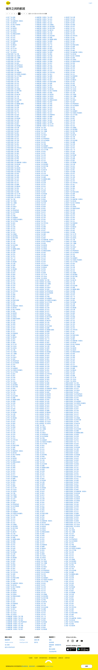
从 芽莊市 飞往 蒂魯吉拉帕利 (72, 208)
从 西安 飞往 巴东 (69, 579)
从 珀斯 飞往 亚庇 (10, 208)
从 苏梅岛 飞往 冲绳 (69, 256)
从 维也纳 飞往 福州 (40, 238)
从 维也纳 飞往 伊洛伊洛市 (42, 138)
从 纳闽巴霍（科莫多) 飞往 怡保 (43, 46)
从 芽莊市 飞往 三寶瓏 (70, 96)
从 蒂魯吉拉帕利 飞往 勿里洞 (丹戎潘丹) (75, 403)
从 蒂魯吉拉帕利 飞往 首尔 (71, 519)
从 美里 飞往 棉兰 (39, 493)
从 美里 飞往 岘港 (39, 469)
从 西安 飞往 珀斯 (69, 614)
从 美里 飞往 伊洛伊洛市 (41, 434)
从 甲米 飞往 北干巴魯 (12, 372)
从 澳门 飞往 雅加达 (11, 45)
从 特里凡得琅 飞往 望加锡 (13, 125)
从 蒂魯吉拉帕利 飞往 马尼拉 (72, 524)
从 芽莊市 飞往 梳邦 (69, 168)
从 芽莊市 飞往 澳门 (69, 190)
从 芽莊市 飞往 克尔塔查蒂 (71, 105)
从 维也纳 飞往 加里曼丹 (41, 146)
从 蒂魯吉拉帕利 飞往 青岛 (71, 517)
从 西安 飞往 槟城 (69, 600)
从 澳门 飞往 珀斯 (10, 17)
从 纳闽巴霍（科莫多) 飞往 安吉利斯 (45, 35)
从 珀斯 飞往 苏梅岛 (11, 317)
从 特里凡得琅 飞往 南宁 (12, 80)
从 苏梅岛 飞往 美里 (69, 346)
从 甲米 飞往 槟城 (10, 427)
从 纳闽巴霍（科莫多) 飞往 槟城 (43, 61)
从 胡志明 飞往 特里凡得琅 (71, 45)
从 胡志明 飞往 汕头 (69, 28)
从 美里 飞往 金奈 (39, 541)
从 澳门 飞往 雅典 (10, 43)
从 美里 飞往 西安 (39, 533)
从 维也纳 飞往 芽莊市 (41, 247)
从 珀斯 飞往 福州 (10, 304)
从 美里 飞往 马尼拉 (40, 556)
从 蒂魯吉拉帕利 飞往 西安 (71, 502)
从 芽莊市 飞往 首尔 (69, 230)
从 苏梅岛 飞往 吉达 (69, 271)
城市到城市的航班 (43, 657)
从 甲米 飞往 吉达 (10, 381)
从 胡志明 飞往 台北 (40, 589)
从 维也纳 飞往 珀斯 (40, 234)
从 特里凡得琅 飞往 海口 (12, 149)
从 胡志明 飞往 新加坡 (41, 622)
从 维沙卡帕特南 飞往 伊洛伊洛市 (44, 291)
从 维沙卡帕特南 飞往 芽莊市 (43, 396)
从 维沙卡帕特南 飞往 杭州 (42, 355)
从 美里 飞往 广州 (39, 476)
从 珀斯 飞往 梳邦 (10, 274)
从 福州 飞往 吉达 (10, 522)
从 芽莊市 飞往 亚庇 (69, 102)
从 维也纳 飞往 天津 (40, 173)
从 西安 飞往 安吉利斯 (70, 570)
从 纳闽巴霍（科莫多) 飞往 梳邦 (43, 59)
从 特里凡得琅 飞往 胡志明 (13, 168)
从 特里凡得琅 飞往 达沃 (12, 179)
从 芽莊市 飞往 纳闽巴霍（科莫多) (73, 199)
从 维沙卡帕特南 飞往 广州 (42, 339)
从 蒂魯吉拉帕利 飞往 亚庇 (71, 392)
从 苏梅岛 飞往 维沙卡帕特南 (72, 344)
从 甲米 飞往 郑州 (10, 471)
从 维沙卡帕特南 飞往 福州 (42, 386)
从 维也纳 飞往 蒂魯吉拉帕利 (43, 250)
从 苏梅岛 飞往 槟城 (69, 317)
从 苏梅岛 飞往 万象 (69, 239)
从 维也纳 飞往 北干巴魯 (41, 149)
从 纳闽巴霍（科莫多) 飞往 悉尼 (43, 48)
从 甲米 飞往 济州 (10, 438)
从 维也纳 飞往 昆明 (40, 197)
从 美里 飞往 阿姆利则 (41, 544)
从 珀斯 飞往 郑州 (10, 328)
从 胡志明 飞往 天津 (40, 605)
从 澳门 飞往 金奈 (10, 39)
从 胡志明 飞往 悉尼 (40, 620)
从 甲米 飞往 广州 (10, 407)
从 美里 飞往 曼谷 (39, 486)
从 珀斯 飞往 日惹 (10, 263)
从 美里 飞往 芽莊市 (40, 528)
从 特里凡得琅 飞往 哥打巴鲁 (13, 91)
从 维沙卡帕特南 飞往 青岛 (42, 414)
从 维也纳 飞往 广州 (40, 188)
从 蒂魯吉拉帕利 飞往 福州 (71, 489)
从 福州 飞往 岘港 (10, 541)
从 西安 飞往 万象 (69, 528)
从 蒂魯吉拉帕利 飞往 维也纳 (72, 493)
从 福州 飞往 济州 (10, 570)
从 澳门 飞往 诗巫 (10, 35)
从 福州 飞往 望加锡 (11, 557)
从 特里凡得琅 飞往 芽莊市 (13, 170)
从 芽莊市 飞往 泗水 (69, 179)
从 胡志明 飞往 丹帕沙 (41, 567)
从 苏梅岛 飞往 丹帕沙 (70, 247)
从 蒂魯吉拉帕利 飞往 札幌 (71, 456)
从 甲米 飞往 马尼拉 (11, 489)
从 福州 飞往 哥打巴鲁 (12, 528)
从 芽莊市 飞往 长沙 (69, 221)
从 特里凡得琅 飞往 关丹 (12, 69)
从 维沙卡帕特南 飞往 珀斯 (42, 383)
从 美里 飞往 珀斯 (39, 515)
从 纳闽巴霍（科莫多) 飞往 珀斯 (43, 83)
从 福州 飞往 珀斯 (10, 579)
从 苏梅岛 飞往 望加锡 (70, 307)
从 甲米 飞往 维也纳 (11, 453)
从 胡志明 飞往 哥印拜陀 (41, 596)
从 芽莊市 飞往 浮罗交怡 (70, 182)
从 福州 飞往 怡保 (10, 548)
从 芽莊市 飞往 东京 (69, 98)
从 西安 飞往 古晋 (69, 552)
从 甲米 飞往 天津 (10, 394)
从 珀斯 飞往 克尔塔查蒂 (12, 212)
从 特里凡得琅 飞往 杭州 (12, 129)
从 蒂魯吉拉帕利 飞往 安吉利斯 (72, 429)
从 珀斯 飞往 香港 (10, 342)
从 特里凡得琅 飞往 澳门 (12, 155)
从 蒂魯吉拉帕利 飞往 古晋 (71, 410)
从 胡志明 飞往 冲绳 (40, 576)
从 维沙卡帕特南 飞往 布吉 (42, 337)
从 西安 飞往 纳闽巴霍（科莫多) (72, 618)
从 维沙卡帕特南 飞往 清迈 (42, 379)
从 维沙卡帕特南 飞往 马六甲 (43, 420)
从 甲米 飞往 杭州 (10, 421)
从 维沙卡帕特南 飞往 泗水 (42, 370)
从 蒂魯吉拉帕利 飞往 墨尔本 (72, 423)
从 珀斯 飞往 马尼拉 (11, 346)
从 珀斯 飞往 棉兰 (10, 276)
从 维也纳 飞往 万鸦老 (41, 129)
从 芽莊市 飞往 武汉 (69, 173)
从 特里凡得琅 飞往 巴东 (12, 109)
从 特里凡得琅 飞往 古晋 (12, 81)
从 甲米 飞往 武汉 (10, 429)
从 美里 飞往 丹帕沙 (40, 432)
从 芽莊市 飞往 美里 (69, 205)
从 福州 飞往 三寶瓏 (11, 497)
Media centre (9, 642)
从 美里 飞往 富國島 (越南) (42, 467)
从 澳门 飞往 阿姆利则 (12, 41)
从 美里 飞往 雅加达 (40, 548)
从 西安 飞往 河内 (69, 601)
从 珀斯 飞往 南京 (10, 223)
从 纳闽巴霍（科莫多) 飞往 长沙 (43, 113)
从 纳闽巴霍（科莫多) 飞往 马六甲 (44, 124)
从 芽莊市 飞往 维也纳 (70, 201)
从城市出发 (67, 657)
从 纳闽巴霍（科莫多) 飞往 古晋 (43, 17)
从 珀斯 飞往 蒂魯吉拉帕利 (13, 318)
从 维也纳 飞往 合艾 (40, 159)
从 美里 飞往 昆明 (39, 484)
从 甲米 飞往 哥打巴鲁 (12, 386)
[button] (7, 14)
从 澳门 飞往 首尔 (10, 46)
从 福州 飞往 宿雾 (10, 537)
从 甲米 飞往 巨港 (10, 403)
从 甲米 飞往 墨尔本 (11, 390)
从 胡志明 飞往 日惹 (40, 624)
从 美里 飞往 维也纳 (40, 522)
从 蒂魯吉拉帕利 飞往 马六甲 (72, 522)
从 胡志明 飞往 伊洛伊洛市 (42, 570)
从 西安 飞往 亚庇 (69, 537)
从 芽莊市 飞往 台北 (69, 122)
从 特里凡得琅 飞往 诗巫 (12, 175)
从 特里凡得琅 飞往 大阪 (12, 96)
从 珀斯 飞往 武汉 (10, 280)
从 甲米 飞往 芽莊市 (11, 460)
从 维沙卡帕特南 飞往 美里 (42, 392)
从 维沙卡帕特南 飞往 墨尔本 (43, 320)
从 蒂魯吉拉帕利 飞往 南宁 (71, 409)
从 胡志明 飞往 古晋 (40, 587)
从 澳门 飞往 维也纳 (11, 23)
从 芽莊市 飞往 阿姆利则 (70, 223)
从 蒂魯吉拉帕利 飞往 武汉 (71, 465)
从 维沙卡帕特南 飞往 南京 (42, 304)
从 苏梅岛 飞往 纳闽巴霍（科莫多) (73, 341)
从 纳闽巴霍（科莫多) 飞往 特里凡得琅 (45, 81)
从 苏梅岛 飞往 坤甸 (69, 278)
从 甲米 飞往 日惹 (10, 414)
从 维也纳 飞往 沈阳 (40, 216)
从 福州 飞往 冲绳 (10, 510)
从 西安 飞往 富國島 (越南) (71, 574)
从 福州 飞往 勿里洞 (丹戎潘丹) (14, 513)
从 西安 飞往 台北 (69, 554)
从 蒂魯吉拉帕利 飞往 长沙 (71, 511)
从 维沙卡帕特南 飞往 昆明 (42, 348)
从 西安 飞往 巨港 (69, 578)
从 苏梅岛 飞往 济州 (69, 328)
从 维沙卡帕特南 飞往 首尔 (42, 416)
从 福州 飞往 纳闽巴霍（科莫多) (14, 583)
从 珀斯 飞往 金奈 (10, 329)
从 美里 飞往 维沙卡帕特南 (42, 524)
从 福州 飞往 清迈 (10, 576)
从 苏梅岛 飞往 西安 (69, 353)
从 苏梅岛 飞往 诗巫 (69, 355)
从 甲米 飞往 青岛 (10, 482)
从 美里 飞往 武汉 (39, 495)
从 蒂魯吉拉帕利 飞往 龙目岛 (72, 526)
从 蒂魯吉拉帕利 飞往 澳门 (71, 484)
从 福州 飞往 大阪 (10, 533)
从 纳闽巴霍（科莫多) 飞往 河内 (43, 69)
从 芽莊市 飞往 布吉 (69, 148)
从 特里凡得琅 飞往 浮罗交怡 (13, 148)
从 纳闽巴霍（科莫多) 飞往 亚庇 (14, 620)
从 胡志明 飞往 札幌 (69, 17)
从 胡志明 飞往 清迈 (69, 41)
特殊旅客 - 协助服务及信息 (55, 645)
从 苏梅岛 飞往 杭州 (69, 311)
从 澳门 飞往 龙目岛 (11, 52)
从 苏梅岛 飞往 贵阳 (69, 357)
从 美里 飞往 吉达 (39, 453)
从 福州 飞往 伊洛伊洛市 (12, 504)
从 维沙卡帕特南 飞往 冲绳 (42, 296)
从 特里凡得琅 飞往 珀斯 (12, 157)
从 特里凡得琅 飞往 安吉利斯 (13, 100)
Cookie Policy (49, 666)
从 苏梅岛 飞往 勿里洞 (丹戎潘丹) (73, 260)
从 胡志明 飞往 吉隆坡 (41, 594)
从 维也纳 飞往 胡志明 (41, 245)
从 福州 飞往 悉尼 (10, 550)
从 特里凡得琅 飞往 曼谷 (12, 124)
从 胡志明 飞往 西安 (69, 63)
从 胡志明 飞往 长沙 (69, 74)
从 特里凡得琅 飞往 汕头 (12, 138)
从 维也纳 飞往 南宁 (40, 153)
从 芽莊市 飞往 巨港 (69, 144)
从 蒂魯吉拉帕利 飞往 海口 (71, 478)
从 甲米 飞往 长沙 (10, 475)
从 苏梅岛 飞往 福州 (69, 339)
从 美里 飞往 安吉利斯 (41, 464)
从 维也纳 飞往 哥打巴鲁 (41, 166)
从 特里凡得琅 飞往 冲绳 (12, 70)
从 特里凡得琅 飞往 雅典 (12, 184)
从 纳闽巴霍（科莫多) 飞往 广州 (43, 45)
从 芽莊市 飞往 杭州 (69, 166)
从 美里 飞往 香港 (39, 554)
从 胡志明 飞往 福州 (69, 50)
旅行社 (36, 642)
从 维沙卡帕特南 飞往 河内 (42, 368)
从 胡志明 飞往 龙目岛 (70, 91)
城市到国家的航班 (53, 657)
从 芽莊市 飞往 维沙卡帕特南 (72, 203)
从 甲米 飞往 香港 (10, 486)
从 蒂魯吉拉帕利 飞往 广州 (71, 442)
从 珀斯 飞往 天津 (10, 243)
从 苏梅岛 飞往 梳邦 (69, 313)
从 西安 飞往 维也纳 (69, 620)
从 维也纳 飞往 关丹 (40, 142)
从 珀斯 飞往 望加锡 (11, 269)
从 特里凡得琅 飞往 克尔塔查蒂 (14, 67)
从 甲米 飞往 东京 (10, 355)
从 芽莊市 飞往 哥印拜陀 (70, 129)
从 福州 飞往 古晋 (10, 517)
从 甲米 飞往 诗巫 (10, 465)
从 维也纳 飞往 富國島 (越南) (42, 179)
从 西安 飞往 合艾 (69, 556)
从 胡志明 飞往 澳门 (69, 43)
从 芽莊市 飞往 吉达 (69, 125)
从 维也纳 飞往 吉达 (40, 160)
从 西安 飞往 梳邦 (69, 596)
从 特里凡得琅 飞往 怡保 (12, 114)
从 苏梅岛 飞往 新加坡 (70, 302)
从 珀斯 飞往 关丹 (10, 214)
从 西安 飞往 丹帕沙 (69, 535)
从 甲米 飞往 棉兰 (10, 425)
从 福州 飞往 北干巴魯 (12, 515)
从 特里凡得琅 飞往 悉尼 (12, 116)
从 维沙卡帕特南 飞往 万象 (42, 280)
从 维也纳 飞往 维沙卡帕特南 (43, 241)
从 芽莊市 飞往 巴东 (69, 146)
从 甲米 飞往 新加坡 (11, 412)
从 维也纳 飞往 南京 (40, 151)
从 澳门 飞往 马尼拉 (11, 50)
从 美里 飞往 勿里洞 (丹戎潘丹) (43, 442)
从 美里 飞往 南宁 (39, 447)
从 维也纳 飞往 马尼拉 (41, 276)
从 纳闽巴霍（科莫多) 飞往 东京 (14, 618)
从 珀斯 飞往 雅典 (10, 335)
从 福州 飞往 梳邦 (10, 561)
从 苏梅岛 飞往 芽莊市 (70, 350)
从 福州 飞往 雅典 (10, 605)
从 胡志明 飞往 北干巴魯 (41, 581)
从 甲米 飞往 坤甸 (10, 388)
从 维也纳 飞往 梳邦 (40, 206)
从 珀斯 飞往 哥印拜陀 (12, 236)
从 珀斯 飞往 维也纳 (11, 307)
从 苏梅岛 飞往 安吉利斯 (70, 285)
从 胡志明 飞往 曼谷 (40, 627)
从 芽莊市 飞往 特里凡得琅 (71, 192)
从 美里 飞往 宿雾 (39, 465)
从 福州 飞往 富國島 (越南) (13, 539)
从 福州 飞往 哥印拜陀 (12, 526)
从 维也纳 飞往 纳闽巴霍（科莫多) (44, 239)
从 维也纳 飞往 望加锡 (41, 201)
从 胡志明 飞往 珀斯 (69, 46)
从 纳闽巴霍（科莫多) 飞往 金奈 (43, 111)
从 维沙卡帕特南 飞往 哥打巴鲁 (43, 317)
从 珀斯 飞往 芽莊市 (11, 315)
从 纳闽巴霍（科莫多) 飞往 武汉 (43, 63)
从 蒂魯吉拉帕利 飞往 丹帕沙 (72, 390)
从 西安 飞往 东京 (69, 533)
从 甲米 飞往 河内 (10, 434)
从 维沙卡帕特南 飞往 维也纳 (43, 390)
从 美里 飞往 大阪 (39, 460)
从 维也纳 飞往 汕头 (40, 214)
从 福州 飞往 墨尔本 (11, 532)
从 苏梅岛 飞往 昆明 (69, 306)
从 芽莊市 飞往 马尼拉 (70, 236)
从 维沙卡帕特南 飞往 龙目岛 (43, 423)
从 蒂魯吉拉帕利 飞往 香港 (71, 521)
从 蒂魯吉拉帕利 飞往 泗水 (71, 473)
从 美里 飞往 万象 (39, 425)
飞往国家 (30, 657)
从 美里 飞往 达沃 (39, 537)
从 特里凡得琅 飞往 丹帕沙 (13, 61)
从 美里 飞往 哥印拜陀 (41, 454)
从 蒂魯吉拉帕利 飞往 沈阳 (71, 469)
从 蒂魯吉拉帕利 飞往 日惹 (71, 449)
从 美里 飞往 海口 (39, 506)
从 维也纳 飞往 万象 (40, 127)
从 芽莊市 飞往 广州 (69, 149)
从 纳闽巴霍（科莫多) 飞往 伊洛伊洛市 (16, 622)
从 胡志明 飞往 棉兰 (69, 23)
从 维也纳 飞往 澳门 (40, 230)
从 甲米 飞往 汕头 (10, 431)
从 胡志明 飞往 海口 (69, 37)
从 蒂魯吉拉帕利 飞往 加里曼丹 (72, 401)
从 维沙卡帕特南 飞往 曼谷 (42, 350)
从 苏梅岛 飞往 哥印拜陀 (70, 274)
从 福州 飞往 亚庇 (10, 502)
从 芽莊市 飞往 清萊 (69, 186)
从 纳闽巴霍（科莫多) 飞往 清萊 (43, 76)
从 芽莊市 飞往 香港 (69, 232)
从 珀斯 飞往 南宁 (10, 225)
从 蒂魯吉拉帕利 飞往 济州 (71, 475)
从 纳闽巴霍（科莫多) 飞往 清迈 (43, 78)
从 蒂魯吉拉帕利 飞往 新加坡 (72, 447)
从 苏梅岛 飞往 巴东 (69, 295)
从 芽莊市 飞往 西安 (69, 210)
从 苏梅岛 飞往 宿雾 (69, 287)
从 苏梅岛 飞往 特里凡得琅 (71, 335)
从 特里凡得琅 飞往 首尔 (12, 190)
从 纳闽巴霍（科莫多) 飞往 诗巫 (43, 103)
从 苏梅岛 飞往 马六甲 (70, 377)
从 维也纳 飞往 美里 (40, 243)
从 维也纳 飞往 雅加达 (41, 267)
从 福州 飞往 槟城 (10, 565)
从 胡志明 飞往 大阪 (40, 603)
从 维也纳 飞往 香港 (40, 273)
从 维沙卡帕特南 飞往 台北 (42, 309)
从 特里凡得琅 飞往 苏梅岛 (13, 171)
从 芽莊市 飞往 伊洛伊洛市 (71, 103)
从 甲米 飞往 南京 (10, 374)
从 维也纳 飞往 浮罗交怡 (41, 223)
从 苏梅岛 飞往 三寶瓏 (70, 243)
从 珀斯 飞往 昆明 (10, 265)
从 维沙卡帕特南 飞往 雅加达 (43, 412)
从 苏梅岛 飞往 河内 (69, 324)
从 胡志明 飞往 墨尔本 (41, 601)
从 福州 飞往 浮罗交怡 (12, 572)
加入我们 (7, 645)
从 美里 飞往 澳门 (39, 511)
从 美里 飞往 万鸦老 (40, 427)
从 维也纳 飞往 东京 (40, 133)
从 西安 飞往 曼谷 (69, 590)
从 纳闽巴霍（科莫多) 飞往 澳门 (43, 80)
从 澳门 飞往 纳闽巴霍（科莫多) (14, 21)
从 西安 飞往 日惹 (69, 589)
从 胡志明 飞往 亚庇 (40, 568)
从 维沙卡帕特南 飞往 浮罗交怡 (43, 374)
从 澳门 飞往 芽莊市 (11, 30)
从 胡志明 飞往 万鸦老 (41, 561)
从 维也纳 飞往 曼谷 (40, 199)
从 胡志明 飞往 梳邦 (69, 21)
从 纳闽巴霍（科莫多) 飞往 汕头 (43, 65)
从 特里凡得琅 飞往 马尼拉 (13, 195)
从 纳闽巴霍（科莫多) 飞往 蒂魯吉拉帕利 (46, 100)
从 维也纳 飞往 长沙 (40, 263)
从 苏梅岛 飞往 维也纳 (70, 342)
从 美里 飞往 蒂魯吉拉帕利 (42, 532)
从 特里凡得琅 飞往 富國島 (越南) (15, 103)
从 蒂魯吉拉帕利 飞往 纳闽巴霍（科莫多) (75, 491)
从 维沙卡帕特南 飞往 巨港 (42, 333)
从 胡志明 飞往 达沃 (69, 69)
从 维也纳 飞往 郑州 (40, 260)
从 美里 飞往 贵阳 (39, 535)
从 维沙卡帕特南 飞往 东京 (42, 285)
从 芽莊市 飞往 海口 (69, 184)
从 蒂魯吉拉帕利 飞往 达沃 (71, 508)
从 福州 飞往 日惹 (10, 554)
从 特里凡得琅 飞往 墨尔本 (13, 94)
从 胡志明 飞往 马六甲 (70, 87)
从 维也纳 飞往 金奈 (40, 261)
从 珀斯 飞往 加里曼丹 (12, 217)
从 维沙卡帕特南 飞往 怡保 (42, 341)
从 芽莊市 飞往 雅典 (69, 225)
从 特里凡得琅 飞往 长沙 (12, 182)
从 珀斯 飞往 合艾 (10, 230)
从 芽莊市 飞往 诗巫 (69, 212)
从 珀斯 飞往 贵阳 (10, 324)
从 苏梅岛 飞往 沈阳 (69, 322)
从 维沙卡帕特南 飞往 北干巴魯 (43, 302)
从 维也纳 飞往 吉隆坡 (41, 162)
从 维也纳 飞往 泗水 (40, 219)
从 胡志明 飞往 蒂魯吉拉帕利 (72, 61)
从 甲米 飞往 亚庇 (10, 359)
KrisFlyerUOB (24, 642)
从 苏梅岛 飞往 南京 (69, 263)
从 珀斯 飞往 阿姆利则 (12, 333)
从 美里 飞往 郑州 (39, 539)
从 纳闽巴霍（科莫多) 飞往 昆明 (43, 52)
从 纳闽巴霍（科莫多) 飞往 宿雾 (43, 37)
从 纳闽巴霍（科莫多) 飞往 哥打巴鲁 (45, 28)
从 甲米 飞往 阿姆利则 (12, 476)
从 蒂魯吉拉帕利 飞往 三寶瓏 (72, 386)
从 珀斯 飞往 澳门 (10, 298)
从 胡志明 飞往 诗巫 (69, 65)
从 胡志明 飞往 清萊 (69, 39)
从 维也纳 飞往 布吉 (40, 186)
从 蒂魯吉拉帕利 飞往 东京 (71, 388)
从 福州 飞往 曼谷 (10, 556)
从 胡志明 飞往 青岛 (69, 81)
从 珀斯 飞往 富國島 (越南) (13, 249)
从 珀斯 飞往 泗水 (10, 287)
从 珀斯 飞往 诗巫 (10, 322)
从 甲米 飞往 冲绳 (10, 366)
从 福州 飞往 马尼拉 (11, 612)
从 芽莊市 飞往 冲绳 (69, 109)
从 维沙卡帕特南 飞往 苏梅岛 (43, 397)
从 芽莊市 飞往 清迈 (69, 188)
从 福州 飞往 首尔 (10, 609)
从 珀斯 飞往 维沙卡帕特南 (13, 309)
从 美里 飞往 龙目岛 (40, 557)
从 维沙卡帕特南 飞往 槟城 (42, 361)
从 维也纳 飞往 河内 (40, 217)
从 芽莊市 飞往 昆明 (69, 159)
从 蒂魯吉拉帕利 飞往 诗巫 (71, 504)
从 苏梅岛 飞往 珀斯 (69, 337)
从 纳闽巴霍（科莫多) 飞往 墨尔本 (44, 30)
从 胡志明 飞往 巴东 (40, 612)
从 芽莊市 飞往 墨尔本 (70, 135)
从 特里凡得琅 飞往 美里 (12, 166)
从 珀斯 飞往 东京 (10, 205)
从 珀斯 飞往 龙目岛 (11, 348)
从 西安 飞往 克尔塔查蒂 (70, 541)
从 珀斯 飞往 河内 (10, 285)
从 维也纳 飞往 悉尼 (40, 192)
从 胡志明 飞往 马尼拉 (70, 89)
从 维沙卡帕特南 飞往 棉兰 (42, 359)
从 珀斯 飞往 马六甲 (11, 344)
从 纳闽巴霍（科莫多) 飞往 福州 (43, 87)
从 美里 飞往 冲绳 (39, 438)
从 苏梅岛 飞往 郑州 (69, 361)
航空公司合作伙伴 (10, 647)
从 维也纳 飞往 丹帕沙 (41, 135)
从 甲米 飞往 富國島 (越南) (13, 399)
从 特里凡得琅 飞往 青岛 (12, 188)
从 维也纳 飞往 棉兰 (40, 208)
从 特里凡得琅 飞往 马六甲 (13, 193)
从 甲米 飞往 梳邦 (10, 423)
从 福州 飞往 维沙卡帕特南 (13, 587)
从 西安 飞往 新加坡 (69, 587)
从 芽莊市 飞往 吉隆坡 (70, 127)
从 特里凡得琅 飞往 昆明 (12, 122)
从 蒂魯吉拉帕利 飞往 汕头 (71, 467)
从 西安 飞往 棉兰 (69, 598)
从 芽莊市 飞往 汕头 (69, 175)
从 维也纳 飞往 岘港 (40, 181)
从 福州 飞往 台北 (10, 519)
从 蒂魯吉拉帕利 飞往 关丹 (71, 397)
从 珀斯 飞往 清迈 (10, 296)
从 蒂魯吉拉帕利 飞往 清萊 (71, 480)
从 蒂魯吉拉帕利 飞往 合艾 (71, 414)
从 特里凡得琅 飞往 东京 (12, 59)
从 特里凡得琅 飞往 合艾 (12, 85)
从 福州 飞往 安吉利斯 (12, 535)
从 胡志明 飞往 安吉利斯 (41, 607)
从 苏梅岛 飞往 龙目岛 (70, 381)
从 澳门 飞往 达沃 (10, 37)
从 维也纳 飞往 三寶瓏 (41, 131)
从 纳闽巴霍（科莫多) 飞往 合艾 (43, 21)
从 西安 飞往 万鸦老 (69, 530)
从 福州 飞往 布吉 (10, 546)
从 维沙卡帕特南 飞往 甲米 (42, 385)
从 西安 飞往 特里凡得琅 (70, 612)
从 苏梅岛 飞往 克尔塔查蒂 (71, 252)
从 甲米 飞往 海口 (10, 442)
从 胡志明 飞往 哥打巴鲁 (41, 598)
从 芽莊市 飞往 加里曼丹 (70, 111)
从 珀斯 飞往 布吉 (10, 256)
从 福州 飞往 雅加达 (11, 607)
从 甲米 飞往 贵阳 (10, 467)
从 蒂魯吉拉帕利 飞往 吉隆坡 (72, 418)
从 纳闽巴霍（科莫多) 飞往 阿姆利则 (45, 114)
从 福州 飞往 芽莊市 (11, 592)
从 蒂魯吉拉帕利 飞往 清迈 (71, 482)
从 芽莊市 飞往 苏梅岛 (70, 206)
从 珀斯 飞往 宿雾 (10, 247)
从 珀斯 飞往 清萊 (10, 295)
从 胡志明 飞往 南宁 (40, 585)
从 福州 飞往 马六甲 (11, 611)
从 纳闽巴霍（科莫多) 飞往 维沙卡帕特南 (46, 91)
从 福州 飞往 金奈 (10, 601)
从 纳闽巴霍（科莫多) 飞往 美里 (43, 92)
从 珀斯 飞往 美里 (10, 311)
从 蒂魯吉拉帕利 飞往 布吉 (71, 440)
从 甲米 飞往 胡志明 (11, 458)
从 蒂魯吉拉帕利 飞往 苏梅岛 (72, 500)
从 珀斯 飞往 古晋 (10, 227)
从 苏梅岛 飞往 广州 (69, 296)
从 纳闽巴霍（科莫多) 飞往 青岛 (43, 118)
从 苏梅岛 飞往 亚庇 (69, 249)
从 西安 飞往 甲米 (69, 616)
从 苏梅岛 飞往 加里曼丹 (70, 258)
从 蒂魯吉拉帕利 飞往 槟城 (71, 464)
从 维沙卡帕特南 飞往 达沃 (42, 405)
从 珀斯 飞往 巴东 (10, 254)
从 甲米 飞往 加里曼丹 (12, 368)
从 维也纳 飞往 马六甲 (41, 274)
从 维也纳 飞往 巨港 (40, 182)
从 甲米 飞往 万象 (10, 350)
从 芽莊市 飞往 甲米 (69, 195)
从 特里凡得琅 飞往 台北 (12, 83)
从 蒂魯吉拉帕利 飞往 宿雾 (71, 431)
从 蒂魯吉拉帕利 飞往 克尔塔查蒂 (73, 396)
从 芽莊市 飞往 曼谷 (69, 160)
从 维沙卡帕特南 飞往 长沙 (42, 409)
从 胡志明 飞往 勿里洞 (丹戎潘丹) (44, 579)
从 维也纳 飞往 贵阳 (40, 256)
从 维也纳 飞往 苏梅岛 (41, 249)
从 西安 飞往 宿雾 (69, 572)
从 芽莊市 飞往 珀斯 (69, 193)
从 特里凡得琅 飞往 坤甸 (12, 92)
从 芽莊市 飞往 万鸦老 (70, 94)
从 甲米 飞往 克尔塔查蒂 (12, 363)
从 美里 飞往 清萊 (39, 508)
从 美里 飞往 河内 (39, 500)
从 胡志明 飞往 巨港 (40, 611)
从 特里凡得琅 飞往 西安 (12, 173)
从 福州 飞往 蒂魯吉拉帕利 (13, 596)
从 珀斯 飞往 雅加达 (11, 337)
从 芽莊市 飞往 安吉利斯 (70, 140)
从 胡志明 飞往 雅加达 (70, 80)
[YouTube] (82, 641)
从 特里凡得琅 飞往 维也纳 (13, 164)
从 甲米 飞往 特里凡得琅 (12, 445)
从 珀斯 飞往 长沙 (10, 331)
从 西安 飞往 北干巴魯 (70, 550)
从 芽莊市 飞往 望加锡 (70, 162)
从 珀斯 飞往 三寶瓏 (11, 203)
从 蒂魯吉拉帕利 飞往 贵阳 (71, 506)
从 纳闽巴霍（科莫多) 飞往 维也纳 (44, 89)
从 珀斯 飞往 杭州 (10, 273)
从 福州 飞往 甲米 (10, 581)
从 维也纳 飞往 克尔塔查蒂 (42, 140)
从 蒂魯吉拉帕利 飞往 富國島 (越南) (73, 432)
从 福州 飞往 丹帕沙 (11, 500)
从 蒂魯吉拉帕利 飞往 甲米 (71, 488)
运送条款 (51, 642)
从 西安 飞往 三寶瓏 (69, 532)
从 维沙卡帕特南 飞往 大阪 (42, 322)
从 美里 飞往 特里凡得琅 (41, 513)
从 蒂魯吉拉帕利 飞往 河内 (71, 471)
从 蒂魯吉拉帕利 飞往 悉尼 (71, 445)
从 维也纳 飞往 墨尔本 (41, 170)
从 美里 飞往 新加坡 (40, 480)
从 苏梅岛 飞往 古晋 (69, 267)
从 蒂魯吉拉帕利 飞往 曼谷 (71, 453)
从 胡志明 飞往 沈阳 (69, 30)
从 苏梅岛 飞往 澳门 (69, 333)
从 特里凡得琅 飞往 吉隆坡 (13, 89)
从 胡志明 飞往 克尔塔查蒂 (42, 572)
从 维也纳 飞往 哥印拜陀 (41, 164)
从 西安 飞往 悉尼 (69, 585)
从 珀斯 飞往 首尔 (10, 341)
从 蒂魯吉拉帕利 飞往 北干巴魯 (72, 405)
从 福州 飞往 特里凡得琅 (12, 578)
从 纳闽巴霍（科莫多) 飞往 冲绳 (14, 625)
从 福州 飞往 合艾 (10, 521)
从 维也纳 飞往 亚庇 (40, 137)
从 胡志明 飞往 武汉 (69, 26)
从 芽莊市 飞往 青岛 (69, 228)
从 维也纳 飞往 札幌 (40, 203)
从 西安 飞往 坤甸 (69, 565)
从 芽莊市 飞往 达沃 (69, 216)
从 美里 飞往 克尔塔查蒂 (41, 436)
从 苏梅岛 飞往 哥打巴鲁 (70, 276)
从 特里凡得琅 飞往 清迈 (12, 153)
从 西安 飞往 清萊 (69, 609)
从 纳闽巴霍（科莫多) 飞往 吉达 (43, 23)
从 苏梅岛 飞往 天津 (69, 284)
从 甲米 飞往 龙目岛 (11, 491)
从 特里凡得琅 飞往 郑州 (12, 181)
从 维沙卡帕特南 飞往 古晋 (42, 307)
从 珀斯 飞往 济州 (10, 289)
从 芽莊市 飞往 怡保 (69, 151)
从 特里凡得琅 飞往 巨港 (12, 107)
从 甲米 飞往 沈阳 (10, 432)
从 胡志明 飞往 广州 (40, 616)
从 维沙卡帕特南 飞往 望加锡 (43, 352)
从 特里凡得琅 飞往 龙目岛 (13, 197)
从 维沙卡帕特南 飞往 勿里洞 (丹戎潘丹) (46, 300)
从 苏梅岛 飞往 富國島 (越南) (72, 289)
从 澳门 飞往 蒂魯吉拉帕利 (13, 34)
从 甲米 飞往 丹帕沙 (11, 357)
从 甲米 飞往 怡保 (10, 409)
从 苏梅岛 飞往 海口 (69, 331)
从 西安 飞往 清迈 (69, 611)
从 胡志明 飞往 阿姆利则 (70, 76)
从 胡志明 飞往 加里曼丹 (41, 578)
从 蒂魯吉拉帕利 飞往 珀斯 (71, 486)
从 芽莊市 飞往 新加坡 (70, 155)
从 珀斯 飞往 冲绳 (10, 216)
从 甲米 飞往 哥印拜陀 (12, 385)
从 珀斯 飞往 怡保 (10, 260)
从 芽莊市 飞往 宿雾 (69, 142)
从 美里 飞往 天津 (39, 462)
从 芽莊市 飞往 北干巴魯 (70, 114)
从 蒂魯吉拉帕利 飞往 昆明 (71, 451)
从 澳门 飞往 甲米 (10, 19)
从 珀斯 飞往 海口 (10, 293)
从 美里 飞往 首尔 (39, 552)
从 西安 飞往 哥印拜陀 (70, 561)
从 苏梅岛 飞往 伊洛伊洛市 (71, 250)
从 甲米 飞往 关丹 (10, 364)
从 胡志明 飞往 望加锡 (41, 629)
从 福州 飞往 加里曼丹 (12, 511)
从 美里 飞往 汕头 (39, 497)
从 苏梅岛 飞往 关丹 (69, 254)
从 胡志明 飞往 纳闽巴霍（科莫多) (73, 52)
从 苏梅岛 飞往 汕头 (69, 320)
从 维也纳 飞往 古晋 (40, 155)
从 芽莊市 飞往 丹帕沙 (70, 100)
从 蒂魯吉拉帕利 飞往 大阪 (71, 425)
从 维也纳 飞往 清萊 (40, 227)
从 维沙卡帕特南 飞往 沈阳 (42, 366)
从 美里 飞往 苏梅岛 (40, 530)
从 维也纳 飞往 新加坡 (41, 193)
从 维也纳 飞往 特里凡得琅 (42, 232)
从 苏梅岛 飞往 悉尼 (69, 300)
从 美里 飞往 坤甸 (39, 456)
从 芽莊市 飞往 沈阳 (69, 177)
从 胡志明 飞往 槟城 (69, 24)
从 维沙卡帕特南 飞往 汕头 (42, 364)
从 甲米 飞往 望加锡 (11, 418)
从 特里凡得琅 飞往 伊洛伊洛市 (14, 65)
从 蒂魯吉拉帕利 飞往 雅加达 (72, 515)
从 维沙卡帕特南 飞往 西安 (42, 399)
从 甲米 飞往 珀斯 (10, 447)
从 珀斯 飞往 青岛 (10, 339)
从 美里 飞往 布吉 (39, 475)
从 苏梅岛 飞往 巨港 (69, 293)
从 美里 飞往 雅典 (39, 546)
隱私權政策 (25, 666)
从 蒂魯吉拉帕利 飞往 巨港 (71, 436)
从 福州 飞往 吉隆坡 (11, 524)
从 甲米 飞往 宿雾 (10, 397)
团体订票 (36, 640)
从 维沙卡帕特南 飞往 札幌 (42, 353)
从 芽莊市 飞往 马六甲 (70, 234)
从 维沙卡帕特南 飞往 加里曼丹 (43, 298)
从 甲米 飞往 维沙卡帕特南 (13, 454)
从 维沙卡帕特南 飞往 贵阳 (42, 403)
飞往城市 (36, 657)
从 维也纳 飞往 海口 (40, 225)
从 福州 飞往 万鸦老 (11, 495)
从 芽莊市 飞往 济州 (69, 181)
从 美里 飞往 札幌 (39, 489)
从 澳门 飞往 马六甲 (11, 48)
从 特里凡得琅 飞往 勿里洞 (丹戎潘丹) (16, 74)
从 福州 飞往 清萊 (10, 574)
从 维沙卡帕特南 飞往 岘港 (42, 331)
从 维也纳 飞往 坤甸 (40, 168)
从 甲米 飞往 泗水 (10, 436)
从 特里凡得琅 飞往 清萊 (12, 151)
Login (90, 3)
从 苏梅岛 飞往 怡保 (69, 298)
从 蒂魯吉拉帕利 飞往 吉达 (71, 416)
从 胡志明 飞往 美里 (69, 58)
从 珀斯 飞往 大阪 (10, 241)
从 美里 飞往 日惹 (39, 482)
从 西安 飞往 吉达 (69, 557)
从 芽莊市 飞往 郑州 (69, 217)
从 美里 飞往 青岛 (39, 550)
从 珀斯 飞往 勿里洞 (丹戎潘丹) (14, 219)
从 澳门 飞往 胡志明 (11, 28)
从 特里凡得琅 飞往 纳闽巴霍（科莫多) (16, 162)
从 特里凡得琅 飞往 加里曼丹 (13, 72)
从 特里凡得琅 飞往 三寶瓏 (13, 58)
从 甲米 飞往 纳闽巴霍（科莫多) (14, 451)
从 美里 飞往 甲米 (39, 517)
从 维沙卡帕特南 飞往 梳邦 (42, 357)
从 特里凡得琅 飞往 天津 (12, 98)
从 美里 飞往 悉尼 (39, 478)
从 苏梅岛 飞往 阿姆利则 (70, 366)
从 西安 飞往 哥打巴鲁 (70, 563)
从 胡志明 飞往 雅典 (69, 78)
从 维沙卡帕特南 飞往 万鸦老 (43, 282)
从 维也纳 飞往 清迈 (40, 228)
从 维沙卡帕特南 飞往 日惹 (42, 346)
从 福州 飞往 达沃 (10, 600)
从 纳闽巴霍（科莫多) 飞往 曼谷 (43, 54)
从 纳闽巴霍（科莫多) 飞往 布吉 (43, 43)
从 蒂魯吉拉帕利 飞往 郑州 (71, 510)
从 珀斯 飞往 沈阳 (10, 284)
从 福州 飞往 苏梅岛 (11, 594)
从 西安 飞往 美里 (69, 624)
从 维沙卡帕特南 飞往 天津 (42, 324)
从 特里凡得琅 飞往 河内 (12, 142)
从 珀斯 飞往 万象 (10, 199)
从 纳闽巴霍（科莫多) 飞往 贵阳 (43, 105)
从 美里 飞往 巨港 (39, 471)
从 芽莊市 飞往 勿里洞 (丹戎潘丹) (73, 113)
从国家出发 (60, 657)
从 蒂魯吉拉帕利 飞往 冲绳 (71, 399)
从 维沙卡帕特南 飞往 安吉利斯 (43, 326)
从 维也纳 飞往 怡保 (40, 190)
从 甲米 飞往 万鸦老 (11, 352)
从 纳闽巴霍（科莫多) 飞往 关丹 (14, 624)
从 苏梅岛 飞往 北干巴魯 (70, 261)
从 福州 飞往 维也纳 (11, 585)
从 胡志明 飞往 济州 (69, 34)
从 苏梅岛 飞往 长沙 (69, 364)
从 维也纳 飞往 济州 (40, 221)
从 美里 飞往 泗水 (39, 502)
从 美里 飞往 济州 (39, 504)
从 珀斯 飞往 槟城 (10, 278)
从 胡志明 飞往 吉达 (40, 592)
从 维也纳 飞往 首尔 (40, 271)
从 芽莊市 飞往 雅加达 (70, 227)
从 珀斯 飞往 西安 (10, 320)
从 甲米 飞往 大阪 (10, 392)
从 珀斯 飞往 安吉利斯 (12, 245)
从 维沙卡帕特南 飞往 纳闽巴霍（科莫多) (46, 388)
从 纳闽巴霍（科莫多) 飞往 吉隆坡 (44, 24)
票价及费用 (52, 649)
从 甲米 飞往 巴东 (10, 405)
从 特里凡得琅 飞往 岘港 (12, 105)
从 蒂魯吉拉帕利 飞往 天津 (71, 427)
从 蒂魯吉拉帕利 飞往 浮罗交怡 (72, 476)
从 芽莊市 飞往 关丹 (69, 107)
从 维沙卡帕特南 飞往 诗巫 (42, 401)
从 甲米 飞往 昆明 (10, 416)
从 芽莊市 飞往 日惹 (69, 157)
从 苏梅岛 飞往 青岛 (69, 372)
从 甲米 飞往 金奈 (10, 473)
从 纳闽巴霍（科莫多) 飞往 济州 (43, 70)
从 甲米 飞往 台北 (10, 379)
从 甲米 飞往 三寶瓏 (11, 353)
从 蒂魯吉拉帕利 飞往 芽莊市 (72, 499)
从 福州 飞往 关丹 (10, 508)
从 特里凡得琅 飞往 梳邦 (12, 131)
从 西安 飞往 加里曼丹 (70, 546)
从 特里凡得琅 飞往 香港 (12, 192)
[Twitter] (77, 641)
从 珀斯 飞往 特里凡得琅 (12, 300)
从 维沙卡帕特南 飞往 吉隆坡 (43, 315)
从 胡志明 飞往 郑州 (69, 70)
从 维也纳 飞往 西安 (40, 252)
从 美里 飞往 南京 (39, 445)
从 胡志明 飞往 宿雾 (40, 609)
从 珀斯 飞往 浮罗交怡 (12, 291)
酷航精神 (7, 640)
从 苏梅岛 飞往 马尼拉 (70, 379)
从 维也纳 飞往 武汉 (40, 212)
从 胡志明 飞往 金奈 (69, 72)
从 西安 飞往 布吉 (69, 581)
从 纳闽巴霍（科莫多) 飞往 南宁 (14, 629)
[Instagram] (72, 641)
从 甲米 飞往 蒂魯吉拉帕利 (13, 462)
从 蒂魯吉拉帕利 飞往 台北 (71, 412)
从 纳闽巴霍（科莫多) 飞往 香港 (43, 122)
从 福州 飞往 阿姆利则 (12, 603)
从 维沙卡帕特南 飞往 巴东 (42, 335)
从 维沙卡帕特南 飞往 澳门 (42, 381)
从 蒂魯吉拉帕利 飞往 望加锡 (72, 454)
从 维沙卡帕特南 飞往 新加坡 (43, 344)
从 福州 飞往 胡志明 (11, 590)
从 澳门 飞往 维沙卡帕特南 (13, 24)
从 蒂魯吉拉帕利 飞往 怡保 (71, 443)
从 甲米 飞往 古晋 (10, 377)
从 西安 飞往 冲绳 (69, 544)
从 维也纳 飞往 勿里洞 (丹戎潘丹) (44, 148)
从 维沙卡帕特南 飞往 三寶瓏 (43, 284)
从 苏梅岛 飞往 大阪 (69, 282)
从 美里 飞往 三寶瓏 (40, 429)
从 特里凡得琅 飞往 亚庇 (12, 63)
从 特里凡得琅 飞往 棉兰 (12, 133)
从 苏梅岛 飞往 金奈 (69, 363)
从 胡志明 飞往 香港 (69, 85)
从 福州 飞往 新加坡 (11, 552)
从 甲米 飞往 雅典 (10, 478)
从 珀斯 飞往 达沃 (10, 326)
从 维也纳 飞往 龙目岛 (41, 278)
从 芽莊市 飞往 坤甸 (69, 133)
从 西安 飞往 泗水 (69, 603)
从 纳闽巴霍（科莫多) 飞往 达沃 (43, 107)
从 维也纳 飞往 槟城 (40, 210)
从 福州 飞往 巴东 (10, 544)
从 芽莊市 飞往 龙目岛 (70, 238)
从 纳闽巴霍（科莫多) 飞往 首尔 (43, 120)
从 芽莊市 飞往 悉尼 (69, 153)
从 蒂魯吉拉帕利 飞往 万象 (71, 383)
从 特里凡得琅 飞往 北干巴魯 (13, 76)
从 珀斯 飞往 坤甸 (10, 239)
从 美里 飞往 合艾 (39, 451)
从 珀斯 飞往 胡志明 (11, 313)
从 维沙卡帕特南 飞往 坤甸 (42, 318)
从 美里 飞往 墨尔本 (40, 458)
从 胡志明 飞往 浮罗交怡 (70, 35)
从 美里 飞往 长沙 (39, 543)
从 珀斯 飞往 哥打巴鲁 (12, 238)
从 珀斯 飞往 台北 (10, 228)
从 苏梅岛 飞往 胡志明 (70, 348)
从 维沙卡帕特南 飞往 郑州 (42, 407)
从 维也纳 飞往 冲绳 (40, 144)
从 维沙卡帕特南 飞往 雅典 (42, 410)
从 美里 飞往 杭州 (39, 491)
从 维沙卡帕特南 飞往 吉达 (42, 313)
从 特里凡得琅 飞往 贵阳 (12, 177)
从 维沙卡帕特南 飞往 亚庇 (42, 289)
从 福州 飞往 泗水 (10, 568)
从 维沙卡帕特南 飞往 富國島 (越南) (44, 329)
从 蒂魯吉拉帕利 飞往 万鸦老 (72, 385)
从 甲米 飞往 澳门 (10, 443)
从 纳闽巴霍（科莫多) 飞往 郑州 (43, 109)
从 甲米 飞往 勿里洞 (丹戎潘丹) (14, 370)
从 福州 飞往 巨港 (10, 543)
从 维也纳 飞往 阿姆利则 (41, 265)
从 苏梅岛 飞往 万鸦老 (70, 241)
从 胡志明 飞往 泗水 (69, 32)
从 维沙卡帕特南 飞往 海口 (42, 375)
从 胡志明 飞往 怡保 (40, 618)
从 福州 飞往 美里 (10, 589)
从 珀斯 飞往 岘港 (10, 250)
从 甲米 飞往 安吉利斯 (12, 396)
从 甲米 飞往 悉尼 (10, 410)
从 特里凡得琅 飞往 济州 (12, 146)
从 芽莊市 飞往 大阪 (69, 137)
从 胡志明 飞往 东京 (40, 565)
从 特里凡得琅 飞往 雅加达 (13, 186)
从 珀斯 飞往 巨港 (10, 252)
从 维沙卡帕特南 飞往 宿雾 (42, 328)
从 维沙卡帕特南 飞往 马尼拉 (43, 421)
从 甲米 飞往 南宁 (10, 375)
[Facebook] (68, 641)
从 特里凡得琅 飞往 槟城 (12, 135)
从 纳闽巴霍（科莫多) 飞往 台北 (43, 19)
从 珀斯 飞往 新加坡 (11, 261)
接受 (86, 666)
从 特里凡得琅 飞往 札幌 (12, 127)
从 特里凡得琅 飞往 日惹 (12, 120)
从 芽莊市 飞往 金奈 (69, 219)
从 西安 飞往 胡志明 (69, 625)
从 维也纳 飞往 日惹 (40, 195)
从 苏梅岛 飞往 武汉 (69, 318)
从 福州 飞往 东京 (10, 499)
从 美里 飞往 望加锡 (40, 488)
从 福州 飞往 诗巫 (10, 598)
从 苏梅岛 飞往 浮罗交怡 (70, 329)
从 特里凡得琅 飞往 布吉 (12, 111)
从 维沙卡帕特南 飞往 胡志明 (43, 394)
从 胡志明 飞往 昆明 (40, 625)
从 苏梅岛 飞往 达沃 (69, 359)
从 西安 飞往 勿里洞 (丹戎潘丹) (72, 548)
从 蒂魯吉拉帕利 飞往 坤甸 (71, 421)
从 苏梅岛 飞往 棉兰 (69, 315)
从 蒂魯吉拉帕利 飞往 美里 (71, 495)
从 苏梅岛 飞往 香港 (69, 375)
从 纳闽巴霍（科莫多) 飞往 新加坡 (44, 50)
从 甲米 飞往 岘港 (10, 401)
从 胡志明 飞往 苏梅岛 (70, 59)
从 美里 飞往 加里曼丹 (41, 440)
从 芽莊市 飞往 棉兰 (69, 170)
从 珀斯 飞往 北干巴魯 (12, 221)
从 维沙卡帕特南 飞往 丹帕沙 (43, 287)
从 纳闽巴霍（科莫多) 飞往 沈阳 (43, 67)
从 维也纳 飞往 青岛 (40, 269)
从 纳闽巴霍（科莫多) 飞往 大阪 (43, 32)
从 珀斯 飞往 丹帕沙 (11, 206)
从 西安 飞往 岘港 (69, 576)
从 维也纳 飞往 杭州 (40, 205)
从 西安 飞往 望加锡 (69, 592)
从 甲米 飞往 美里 (10, 456)
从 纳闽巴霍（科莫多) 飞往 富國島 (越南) (46, 39)
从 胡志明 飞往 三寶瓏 (41, 563)
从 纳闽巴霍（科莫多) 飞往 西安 (43, 102)
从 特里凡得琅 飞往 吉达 (12, 87)
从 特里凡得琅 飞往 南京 (12, 78)
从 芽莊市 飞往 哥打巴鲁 (70, 131)
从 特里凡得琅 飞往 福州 (12, 160)
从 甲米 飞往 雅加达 (11, 480)
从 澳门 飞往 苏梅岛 (11, 32)
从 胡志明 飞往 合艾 (40, 590)
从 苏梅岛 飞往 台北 (69, 269)
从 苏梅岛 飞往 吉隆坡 (70, 273)
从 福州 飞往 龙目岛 (11, 614)
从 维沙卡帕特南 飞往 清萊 (42, 377)
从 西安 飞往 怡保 (69, 583)
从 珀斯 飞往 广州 (10, 258)
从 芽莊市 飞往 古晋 (69, 120)
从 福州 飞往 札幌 (10, 559)
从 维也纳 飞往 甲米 (40, 236)
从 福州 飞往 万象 (10, 493)
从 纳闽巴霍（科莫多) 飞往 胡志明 (44, 94)
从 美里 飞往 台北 (39, 449)
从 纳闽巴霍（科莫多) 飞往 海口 (43, 74)
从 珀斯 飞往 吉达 (10, 232)
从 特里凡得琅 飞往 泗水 (12, 144)
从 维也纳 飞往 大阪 (40, 171)
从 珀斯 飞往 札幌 (10, 271)
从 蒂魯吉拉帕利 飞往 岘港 (71, 434)
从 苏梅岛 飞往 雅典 (69, 368)
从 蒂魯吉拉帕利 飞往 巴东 (71, 438)
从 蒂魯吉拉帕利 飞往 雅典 (71, 513)
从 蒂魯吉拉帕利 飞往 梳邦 (71, 460)
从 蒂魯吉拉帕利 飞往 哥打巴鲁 (72, 420)
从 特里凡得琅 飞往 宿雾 (12, 102)
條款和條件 (32, 666)
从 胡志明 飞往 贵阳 (69, 67)
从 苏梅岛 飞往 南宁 (69, 265)
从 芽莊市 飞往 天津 (69, 138)
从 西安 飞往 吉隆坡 (69, 559)
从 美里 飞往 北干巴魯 (41, 443)
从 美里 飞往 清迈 (39, 510)
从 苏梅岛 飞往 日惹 (69, 304)
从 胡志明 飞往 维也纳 (70, 54)
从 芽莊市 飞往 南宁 (69, 118)
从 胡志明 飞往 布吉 (40, 614)
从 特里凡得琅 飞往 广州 (12, 113)
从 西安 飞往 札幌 (69, 594)
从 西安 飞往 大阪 (69, 568)
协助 (50, 640)
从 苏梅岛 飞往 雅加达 (70, 370)
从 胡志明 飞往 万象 (40, 559)
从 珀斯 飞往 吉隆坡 (11, 234)
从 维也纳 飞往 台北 (40, 157)
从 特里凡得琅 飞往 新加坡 (13, 118)
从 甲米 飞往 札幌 (10, 420)
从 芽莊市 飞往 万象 (69, 92)
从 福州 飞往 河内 (10, 567)
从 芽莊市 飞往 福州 (69, 197)
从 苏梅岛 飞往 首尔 (69, 374)
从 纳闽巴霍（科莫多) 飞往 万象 (14, 616)
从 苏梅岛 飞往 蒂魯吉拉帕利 (72, 352)
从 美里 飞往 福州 (39, 519)
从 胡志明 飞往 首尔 (69, 83)
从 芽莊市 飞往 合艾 (69, 124)
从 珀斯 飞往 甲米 (10, 302)
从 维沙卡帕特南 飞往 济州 (42, 372)
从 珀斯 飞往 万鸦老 (11, 201)
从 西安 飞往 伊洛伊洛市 (70, 539)
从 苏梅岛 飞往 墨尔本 (70, 280)
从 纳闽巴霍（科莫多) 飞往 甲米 (43, 85)
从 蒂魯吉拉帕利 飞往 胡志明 (72, 497)
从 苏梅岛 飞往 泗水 (69, 326)
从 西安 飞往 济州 (69, 605)
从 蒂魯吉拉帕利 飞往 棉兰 (71, 462)
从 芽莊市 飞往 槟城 (69, 171)
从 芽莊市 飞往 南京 (69, 116)
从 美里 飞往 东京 (39, 431)
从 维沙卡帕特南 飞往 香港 (42, 418)
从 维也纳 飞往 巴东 (40, 184)
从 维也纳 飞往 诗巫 (40, 254)
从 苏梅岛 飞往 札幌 (69, 309)
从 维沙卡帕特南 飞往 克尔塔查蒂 (44, 293)
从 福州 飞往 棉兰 (10, 563)
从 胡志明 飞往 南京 (40, 583)
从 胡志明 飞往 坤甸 (40, 600)
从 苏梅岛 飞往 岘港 (69, 291)
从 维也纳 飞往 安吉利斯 (41, 175)
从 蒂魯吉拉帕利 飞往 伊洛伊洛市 (73, 394)
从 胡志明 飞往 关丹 (40, 574)
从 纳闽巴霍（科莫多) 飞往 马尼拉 (44, 125)
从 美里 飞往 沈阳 (39, 499)
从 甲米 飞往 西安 (10, 464)
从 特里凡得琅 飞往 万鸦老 (13, 56)
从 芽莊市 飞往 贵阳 (69, 214)
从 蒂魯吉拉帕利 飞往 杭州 (71, 458)
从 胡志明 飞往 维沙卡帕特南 (72, 56)
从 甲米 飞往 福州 (10, 449)
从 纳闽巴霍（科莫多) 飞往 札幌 (43, 56)
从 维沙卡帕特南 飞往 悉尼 (42, 342)
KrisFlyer (22, 640)
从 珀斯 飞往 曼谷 (10, 267)
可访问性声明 (52, 651)
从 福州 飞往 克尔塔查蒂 (12, 506)
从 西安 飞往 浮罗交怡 (70, 607)
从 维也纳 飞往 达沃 (40, 258)
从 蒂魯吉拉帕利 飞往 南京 (71, 407)
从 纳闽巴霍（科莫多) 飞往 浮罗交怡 (45, 72)
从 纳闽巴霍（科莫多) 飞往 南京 (14, 627)
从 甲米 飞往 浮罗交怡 (12, 440)
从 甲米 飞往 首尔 (10, 484)
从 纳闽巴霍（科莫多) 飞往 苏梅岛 (44, 98)
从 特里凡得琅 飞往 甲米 (12, 159)
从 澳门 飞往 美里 (10, 26)
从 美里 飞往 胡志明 (40, 526)
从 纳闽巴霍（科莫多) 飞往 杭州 (43, 58)
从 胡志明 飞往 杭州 (69, 19)
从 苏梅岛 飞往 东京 (69, 245)
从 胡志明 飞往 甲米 (69, 48)
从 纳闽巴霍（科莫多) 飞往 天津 (43, 34)
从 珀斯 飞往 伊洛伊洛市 (12, 210)
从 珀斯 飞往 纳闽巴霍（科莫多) (14, 306)
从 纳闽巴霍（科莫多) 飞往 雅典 (43, 116)
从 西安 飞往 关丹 (69, 543)
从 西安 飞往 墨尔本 (69, 567)
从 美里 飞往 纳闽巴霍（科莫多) (43, 521)
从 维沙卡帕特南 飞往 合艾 (42, 311)
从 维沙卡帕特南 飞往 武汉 (42, 363)
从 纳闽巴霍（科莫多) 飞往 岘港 (43, 41)
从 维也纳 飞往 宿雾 (40, 177)
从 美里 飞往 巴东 (39, 473)
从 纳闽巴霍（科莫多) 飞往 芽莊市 (44, 96)
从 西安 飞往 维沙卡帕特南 (71, 622)
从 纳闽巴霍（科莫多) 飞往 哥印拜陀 (45, 26)
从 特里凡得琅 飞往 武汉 (12, 137)
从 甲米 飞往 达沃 (10, 469)
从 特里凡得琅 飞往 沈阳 (12, 140)
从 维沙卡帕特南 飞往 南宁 (42, 306)
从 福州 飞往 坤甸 (10, 530)
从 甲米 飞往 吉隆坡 (11, 383)
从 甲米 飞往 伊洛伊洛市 (12, 361)
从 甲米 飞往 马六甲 (11, 488)
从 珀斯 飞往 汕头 (10, 282)
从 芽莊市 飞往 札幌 (69, 164)
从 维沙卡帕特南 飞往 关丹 (42, 295)
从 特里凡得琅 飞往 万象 (12, 54)
